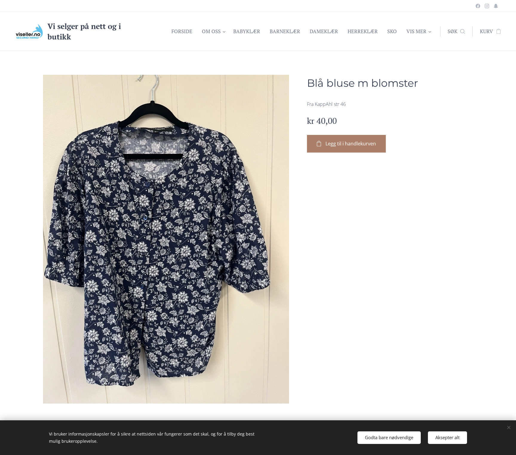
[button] (456, 31)
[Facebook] (478, 6)
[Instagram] (487, 6)
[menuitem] (183, 31)
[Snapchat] (496, 6)
